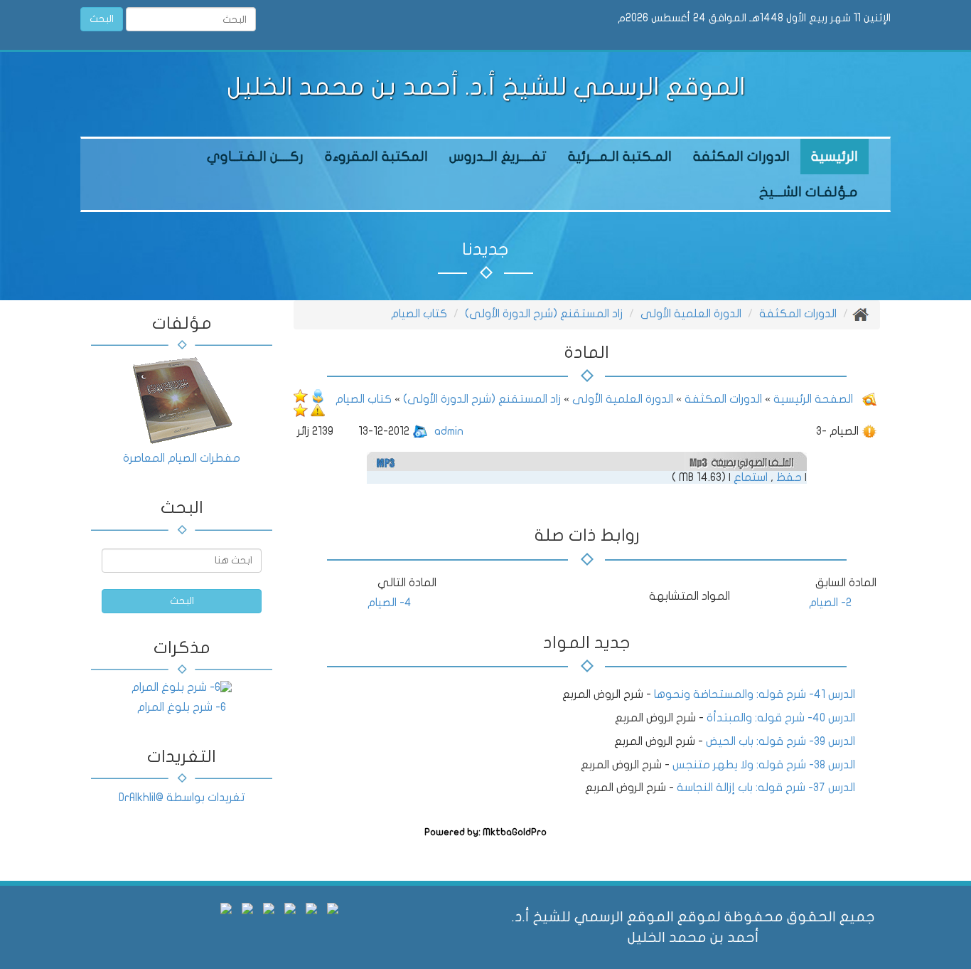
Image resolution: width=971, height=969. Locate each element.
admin (448, 431)
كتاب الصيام (419, 313)
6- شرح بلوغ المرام (181, 707)
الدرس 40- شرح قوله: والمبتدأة (781, 718)
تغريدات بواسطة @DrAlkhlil (182, 797)
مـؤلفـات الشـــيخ (808, 192)
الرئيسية (834, 156)
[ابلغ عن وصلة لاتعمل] (318, 409)
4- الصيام (390, 602)
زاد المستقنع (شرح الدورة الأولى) (544, 313)
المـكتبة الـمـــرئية (620, 156)
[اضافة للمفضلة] (301, 409)
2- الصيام (830, 602)
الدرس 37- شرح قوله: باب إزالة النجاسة (766, 787)
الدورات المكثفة (741, 156)
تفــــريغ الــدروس (498, 156)
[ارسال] (318, 395)
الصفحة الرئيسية (812, 399)
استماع (751, 477)
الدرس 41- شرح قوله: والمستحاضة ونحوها (754, 694)
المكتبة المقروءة (376, 156)
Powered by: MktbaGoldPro (485, 832)
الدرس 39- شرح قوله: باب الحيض (780, 741)
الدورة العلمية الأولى (690, 313)
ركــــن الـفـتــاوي (255, 156)
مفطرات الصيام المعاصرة (181, 458)
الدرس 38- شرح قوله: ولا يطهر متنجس (763, 765)
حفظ (789, 477)
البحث (102, 19)
